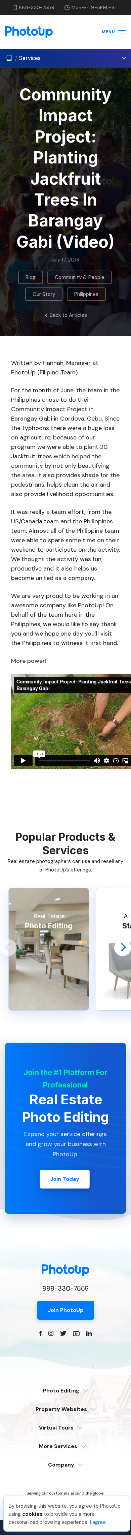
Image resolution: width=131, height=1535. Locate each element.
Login (65, 1475)
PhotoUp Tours (65, 1438)
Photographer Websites (65, 1456)
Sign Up (65, 1483)
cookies (32, 1514)
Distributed (65, 1409)
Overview (65, 1419)
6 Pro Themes (65, 1428)
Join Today (64, 1179)
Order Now (65, 1463)
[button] (8, 947)
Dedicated (65, 1401)
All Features (65, 1446)
